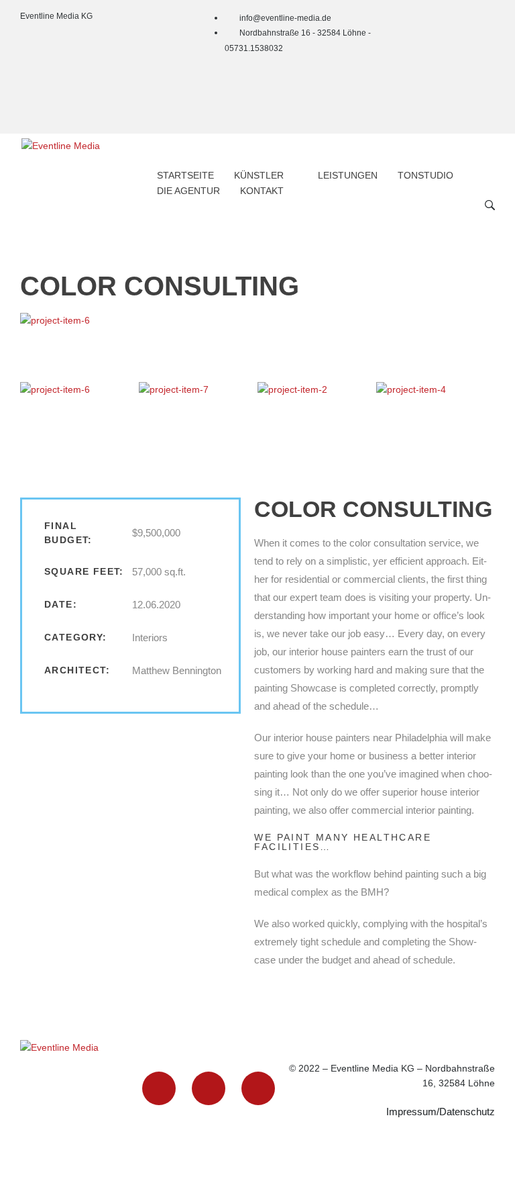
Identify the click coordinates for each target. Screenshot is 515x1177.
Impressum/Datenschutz (440, 1111)
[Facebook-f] (478, 27)
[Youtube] (478, 103)
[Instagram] (478, 64)
